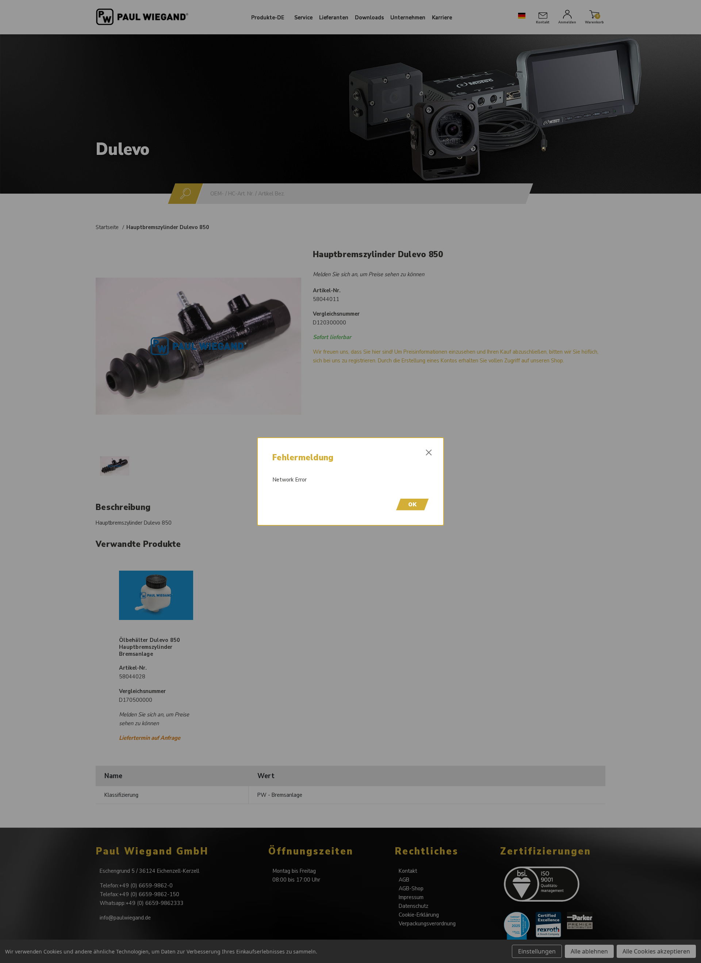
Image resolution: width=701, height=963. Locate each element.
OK (412, 504)
